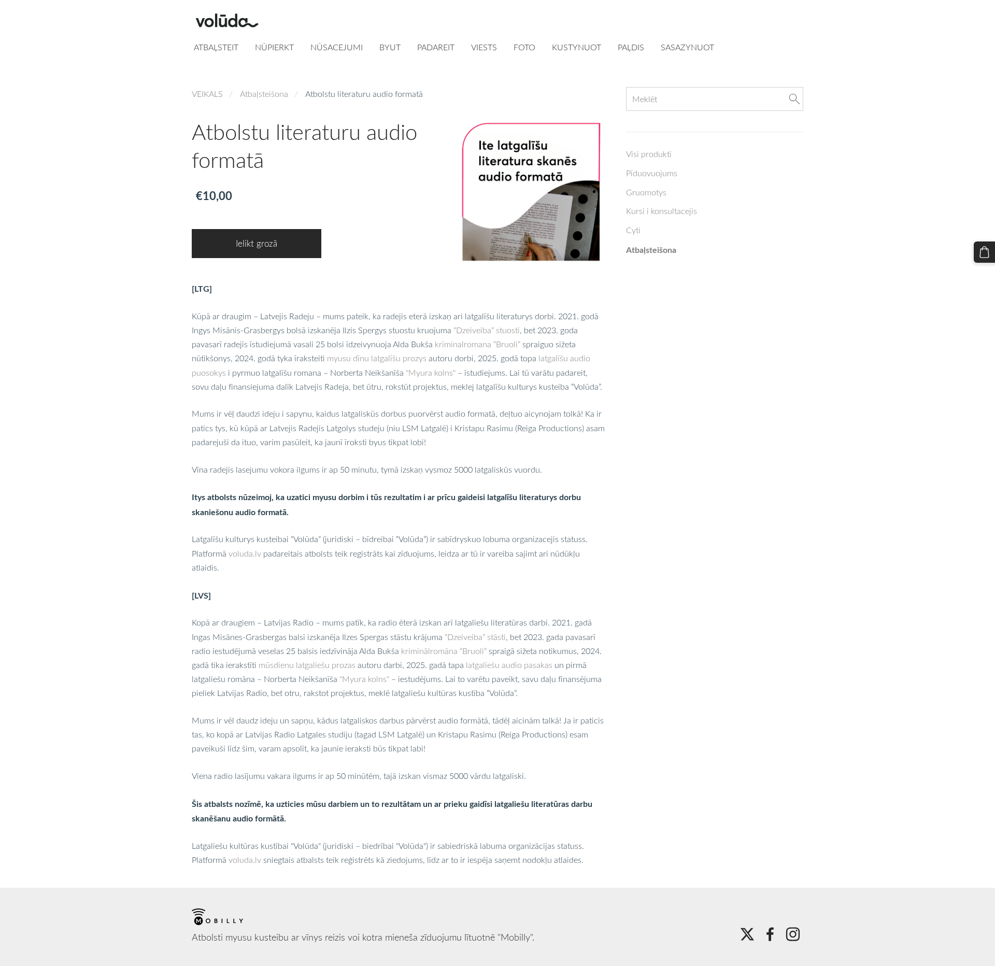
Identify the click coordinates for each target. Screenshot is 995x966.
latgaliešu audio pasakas (509, 665)
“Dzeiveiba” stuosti (486, 330)
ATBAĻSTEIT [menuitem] (216, 47)
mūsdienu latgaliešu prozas (307, 665)
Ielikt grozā (256, 243)
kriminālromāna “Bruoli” (444, 651)
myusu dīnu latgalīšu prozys (377, 358)
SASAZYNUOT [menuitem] (687, 47)
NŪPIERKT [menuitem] (274, 47)
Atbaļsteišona (264, 94)
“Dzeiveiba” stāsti (475, 637)
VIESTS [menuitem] (484, 47)
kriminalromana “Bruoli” (477, 344)
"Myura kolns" (431, 372)
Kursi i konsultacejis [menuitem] (661, 211)
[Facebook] (770, 934)
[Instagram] (793, 934)
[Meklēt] (794, 99)
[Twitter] (747, 934)
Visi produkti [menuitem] (649, 154)
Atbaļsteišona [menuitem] (651, 249)
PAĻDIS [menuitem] (631, 47)
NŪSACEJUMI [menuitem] (336, 47)
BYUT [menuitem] (390, 47)
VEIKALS (207, 94)
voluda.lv (245, 553)
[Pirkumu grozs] (984, 252)
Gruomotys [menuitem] (646, 192)
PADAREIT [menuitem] (435, 47)
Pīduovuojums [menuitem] (651, 173)
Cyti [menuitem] (633, 230)
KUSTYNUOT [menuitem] (576, 47)
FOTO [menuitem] (524, 47)
